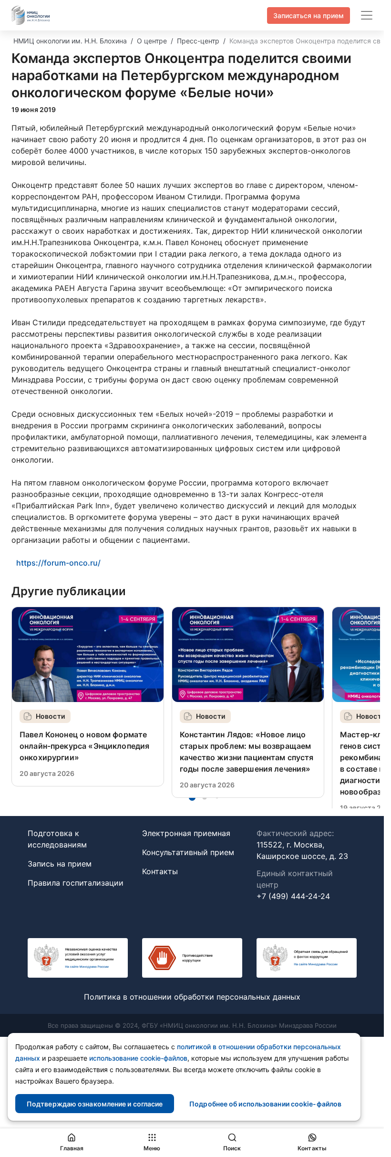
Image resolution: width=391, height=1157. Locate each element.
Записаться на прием (308, 15)
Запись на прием (60, 863)
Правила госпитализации (75, 883)
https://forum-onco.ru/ (58, 563)
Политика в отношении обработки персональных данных (192, 997)
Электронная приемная (186, 833)
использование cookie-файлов (138, 1058)
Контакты (160, 871)
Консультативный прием (188, 852)
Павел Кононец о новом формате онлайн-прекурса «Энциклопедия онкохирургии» (84, 746)
